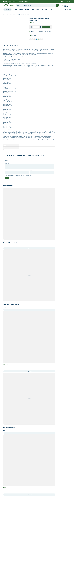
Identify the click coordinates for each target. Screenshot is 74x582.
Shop (7, 14)
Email (31, 170)
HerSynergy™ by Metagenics (9, 427)
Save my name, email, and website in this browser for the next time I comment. (19, 175)
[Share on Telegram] (42, 39)
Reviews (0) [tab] (23, 45)
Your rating (7, 160)
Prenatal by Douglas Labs (8, 365)
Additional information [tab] (14, 45)
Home (4, 14)
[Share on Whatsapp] (38, 39)
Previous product (7, 499)
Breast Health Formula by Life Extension (11, 242)
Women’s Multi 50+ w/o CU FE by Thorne (11, 304)
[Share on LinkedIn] (36, 39)
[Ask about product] (44, 31)
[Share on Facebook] (30, 39)
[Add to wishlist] (29, 31)
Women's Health (12, 14)
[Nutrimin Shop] (8, 4)
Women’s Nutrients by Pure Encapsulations (11, 489)
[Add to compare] (54, 192)
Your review (7, 163)
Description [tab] (6, 45)
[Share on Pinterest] (34, 39)
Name (6, 170)
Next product (52, 499)
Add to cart (47, 26)
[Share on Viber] (40, 39)
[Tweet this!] (32, 39)
